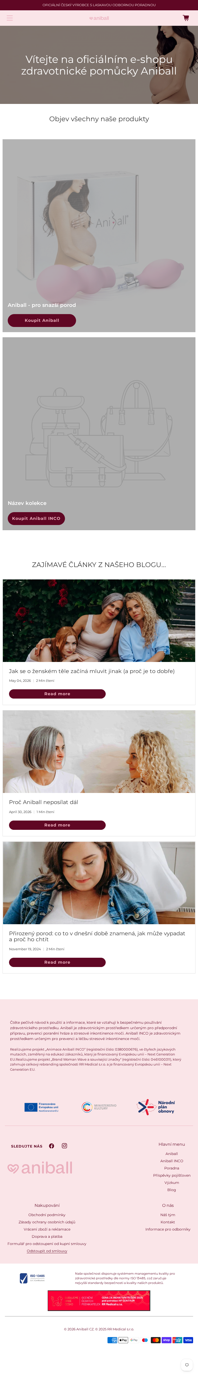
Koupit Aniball (42, 320)
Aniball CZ (85, 1329)
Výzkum (171, 1182)
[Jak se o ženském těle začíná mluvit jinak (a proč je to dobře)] (99, 620)
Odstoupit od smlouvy (47, 1251)
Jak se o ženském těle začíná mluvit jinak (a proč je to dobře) (92, 671)
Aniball (172, 1153)
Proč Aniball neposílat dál (43, 802)
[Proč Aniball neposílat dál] (99, 751)
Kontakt (168, 1222)
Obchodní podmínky (46, 1215)
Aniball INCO (171, 1161)
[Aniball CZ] (99, 18)
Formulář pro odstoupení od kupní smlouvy (46, 1243)
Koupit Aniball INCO (36, 518)
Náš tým (167, 1215)
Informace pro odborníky (168, 1229)
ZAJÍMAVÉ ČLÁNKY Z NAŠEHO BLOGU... (99, 565)
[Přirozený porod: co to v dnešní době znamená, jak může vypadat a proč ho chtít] (99, 883)
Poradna (171, 1168)
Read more (57, 693)
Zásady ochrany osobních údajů (47, 1222)
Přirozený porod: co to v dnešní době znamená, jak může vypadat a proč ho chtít (97, 936)
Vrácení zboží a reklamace (47, 1229)
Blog (171, 1189)
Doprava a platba (47, 1236)
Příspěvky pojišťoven (172, 1175)
